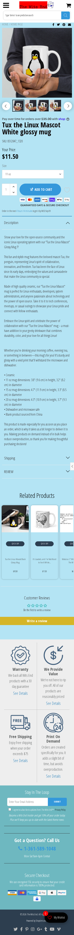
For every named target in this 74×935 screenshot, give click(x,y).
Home (5, 24)
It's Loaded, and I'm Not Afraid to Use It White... (44, 561)
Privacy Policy (60, 810)
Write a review (37, 621)
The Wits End (32, 914)
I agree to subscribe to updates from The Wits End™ (39, 810)
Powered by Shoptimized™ (37, 920)
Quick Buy (15, 543)
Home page (17, 24)
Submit (57, 801)
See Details (20, 693)
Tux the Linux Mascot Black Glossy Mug (15, 561)
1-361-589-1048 (40, 849)
